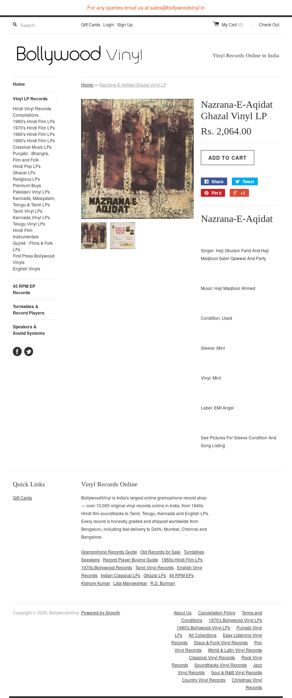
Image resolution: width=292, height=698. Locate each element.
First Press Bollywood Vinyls (33, 259)
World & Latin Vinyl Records (235, 650)
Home (19, 84)
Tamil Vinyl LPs (27, 211)
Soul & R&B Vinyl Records (236, 672)
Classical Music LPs (32, 147)
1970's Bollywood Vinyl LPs (235, 620)
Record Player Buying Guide (130, 559)
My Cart (232, 24)
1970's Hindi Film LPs (34, 128)
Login (108, 24)
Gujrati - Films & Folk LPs (33, 246)
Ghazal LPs (24, 172)
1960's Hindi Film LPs (34, 121)
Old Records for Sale (160, 552)
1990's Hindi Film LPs (34, 140)
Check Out (269, 24)
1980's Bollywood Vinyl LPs (203, 627)
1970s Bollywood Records (106, 567)
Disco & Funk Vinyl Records (221, 642)
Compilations (25, 115)
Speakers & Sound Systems (29, 329)
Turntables (194, 552)
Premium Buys (27, 185)
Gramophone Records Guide (109, 552)
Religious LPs (26, 179)
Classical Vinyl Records (212, 657)
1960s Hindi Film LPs (182, 559)
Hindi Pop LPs (27, 166)
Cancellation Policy (216, 612)
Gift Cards (90, 24)
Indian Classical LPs (120, 575)
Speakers (90, 559)
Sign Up (125, 24)
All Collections (203, 635)
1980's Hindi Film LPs (34, 134)
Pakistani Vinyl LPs (31, 192)
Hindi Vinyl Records (32, 108)
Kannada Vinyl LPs (31, 217)
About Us (183, 612)
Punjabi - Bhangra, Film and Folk (31, 156)
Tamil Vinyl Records (154, 567)
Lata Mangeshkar (130, 583)
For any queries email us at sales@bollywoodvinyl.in (146, 7)
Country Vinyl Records (203, 680)
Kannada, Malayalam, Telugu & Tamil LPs (34, 201)
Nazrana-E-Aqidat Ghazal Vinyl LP (132, 84)
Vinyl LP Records (35, 98)
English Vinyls (26, 268)
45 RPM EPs (181, 575)
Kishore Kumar (95, 583)
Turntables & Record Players (29, 309)
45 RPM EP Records (24, 289)
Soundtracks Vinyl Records (220, 665)
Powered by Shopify (100, 612)
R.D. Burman (162, 583)
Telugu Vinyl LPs (29, 224)
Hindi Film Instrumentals (26, 233)
